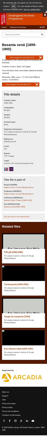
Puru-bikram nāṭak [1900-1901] (18, 349)
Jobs (4, 400)
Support (5, 396)
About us (5, 392)
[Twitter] (4, 421)
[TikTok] (21, 421)
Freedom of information (11, 415)
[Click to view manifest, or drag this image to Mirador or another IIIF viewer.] (6, 169)
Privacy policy (7, 407)
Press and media (8, 403)
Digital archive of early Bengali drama (19, 187)
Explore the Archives (18, 27)
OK (13, 6)
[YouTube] (33, 421)
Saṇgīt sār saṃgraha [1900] (17, 316)
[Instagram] (15, 421)
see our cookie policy (32, 9)
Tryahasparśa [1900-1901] (16, 284)
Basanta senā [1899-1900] (14, 207)
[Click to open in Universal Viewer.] (11, 169)
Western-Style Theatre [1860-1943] (18, 200)
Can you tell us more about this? (17, 217)
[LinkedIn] (27, 421)
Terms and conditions (10, 411)
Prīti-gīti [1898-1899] (13, 252)
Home (4, 27)
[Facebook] (10, 421)
